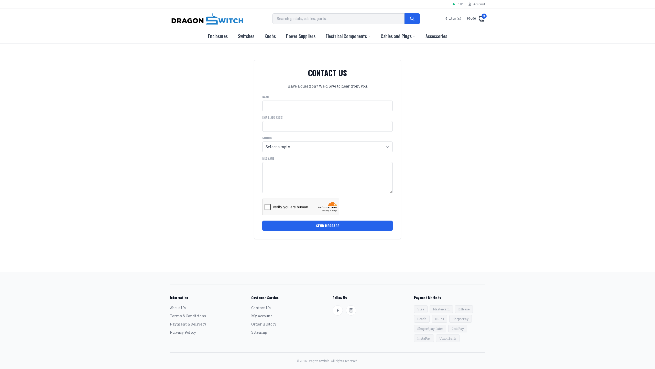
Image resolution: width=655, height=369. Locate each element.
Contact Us (261, 307)
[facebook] (338, 310)
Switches (246, 36)
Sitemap (259, 332)
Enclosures (218, 36)
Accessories (436, 36)
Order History (263, 324)
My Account (261, 315)
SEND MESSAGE (327, 225)
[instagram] (351, 310)
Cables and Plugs (396, 36)
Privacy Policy (183, 332)
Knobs (270, 36)
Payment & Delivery (188, 324)
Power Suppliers (300, 36)
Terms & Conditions (188, 315)
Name (265, 97)
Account (479, 4)
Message (268, 158)
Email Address (272, 117)
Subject (268, 138)
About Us (178, 307)
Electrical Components (346, 36)
